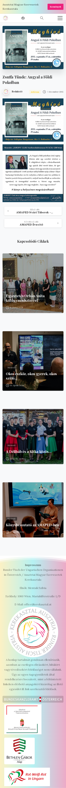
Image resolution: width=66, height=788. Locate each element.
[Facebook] (23, 18)
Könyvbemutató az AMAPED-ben (32, 525)
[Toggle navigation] (60, 18)
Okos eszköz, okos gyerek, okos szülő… (31, 376)
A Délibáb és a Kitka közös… (28, 451)
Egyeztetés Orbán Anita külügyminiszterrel (25, 298)
